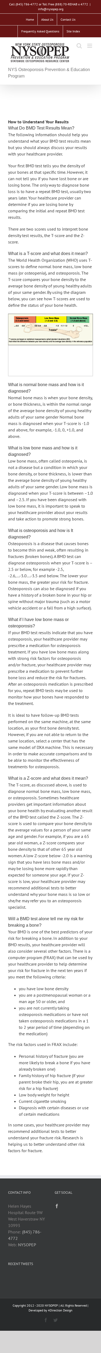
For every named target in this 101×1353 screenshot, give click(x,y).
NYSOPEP (27, 1244)
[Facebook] (57, 1206)
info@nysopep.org (50, 9)
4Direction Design (60, 1310)
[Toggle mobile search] (79, 46)
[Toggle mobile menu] (90, 46)
